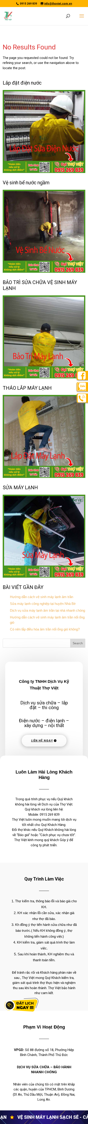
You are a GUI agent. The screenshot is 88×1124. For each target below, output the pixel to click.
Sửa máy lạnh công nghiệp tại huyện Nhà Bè (43, 604)
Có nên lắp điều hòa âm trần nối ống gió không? (45, 629)
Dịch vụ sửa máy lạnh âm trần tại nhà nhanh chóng (47, 610)
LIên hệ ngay (42, 740)
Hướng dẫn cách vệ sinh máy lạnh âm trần (41, 597)
